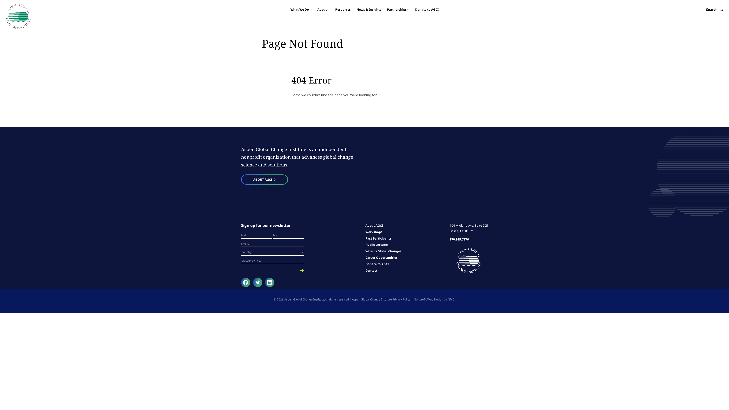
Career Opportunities (381, 257)
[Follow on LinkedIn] (269, 282)
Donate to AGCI (377, 264)
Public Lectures (376, 245)
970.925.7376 (459, 239)
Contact (371, 270)
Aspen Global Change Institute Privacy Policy (381, 299)
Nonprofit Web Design (428, 299)
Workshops (373, 232)
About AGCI (374, 225)
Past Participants (378, 238)
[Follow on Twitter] (257, 282)
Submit (272, 270)
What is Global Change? (383, 251)
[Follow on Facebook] (245, 282)
